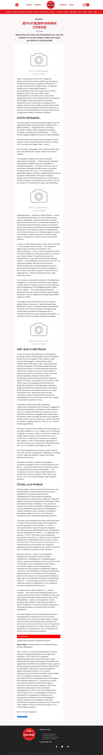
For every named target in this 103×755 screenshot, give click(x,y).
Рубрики (37, 5)
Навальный (73, 12)
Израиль (66, 12)
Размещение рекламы (48, 735)
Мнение (8, 12)
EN (84, 5)
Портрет (36, 12)
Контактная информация (49, 734)
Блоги (52, 12)
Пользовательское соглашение (51, 737)
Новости (63, 5)
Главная (29, 5)
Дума (95, 12)
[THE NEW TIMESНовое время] (51, 5)
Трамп (80, 12)
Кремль (90, 12)
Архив (71, 5)
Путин (85, 12)
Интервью (23, 12)
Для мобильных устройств (49, 739)
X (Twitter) (20, 717)
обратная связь (44, 729)
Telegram (25, 717)
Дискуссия (15, 12)
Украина (59, 12)
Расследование (45, 12)
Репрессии (30, 12)
